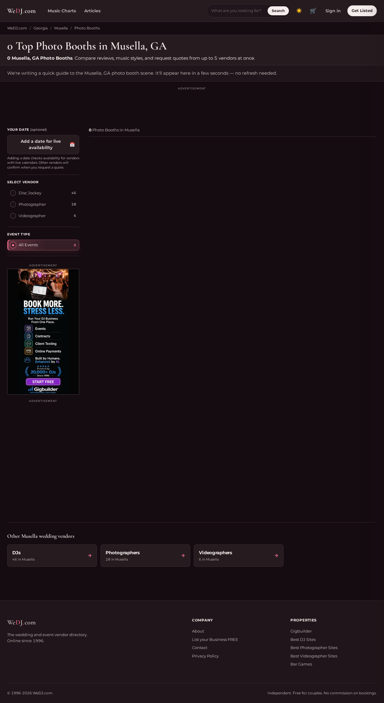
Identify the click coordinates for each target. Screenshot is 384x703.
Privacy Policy (205, 656)
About (198, 631)
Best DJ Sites (303, 639)
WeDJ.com (17, 28)
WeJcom (21, 11)
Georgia (41, 28)
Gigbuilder (301, 631)
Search (278, 10)
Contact (199, 647)
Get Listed (362, 10)
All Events (28, 244)
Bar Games (301, 664)
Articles (92, 10)
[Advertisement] (192, 104)
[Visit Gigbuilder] (43, 332)
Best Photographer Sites (314, 647)
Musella (61, 28)
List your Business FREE (215, 639)
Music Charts (62, 10)
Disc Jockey (30, 192)
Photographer (32, 204)
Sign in (333, 10)
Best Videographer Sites (313, 656)
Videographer (32, 215)
